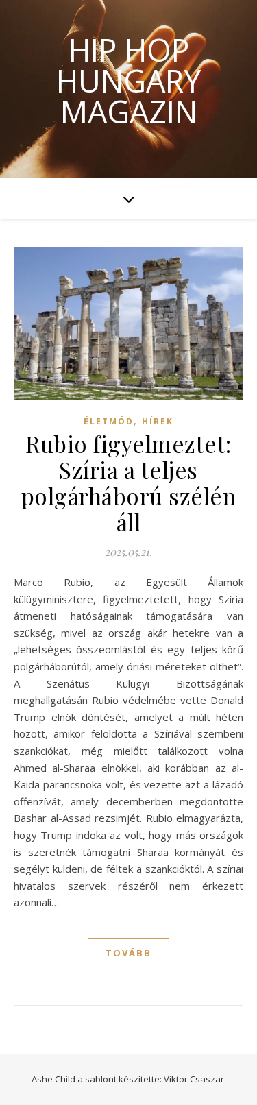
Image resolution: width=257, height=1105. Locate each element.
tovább (128, 953)
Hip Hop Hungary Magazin (128, 80)
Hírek (157, 421)
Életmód (109, 421)
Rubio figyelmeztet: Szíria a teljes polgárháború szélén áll (128, 482)
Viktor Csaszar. (195, 1079)
